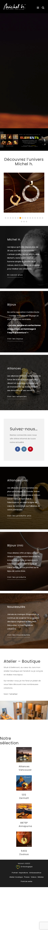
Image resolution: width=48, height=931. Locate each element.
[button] (5, 218)
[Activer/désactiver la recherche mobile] (43, 7)
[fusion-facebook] (17, 449)
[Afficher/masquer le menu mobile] (38, 7)
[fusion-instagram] (24, 449)
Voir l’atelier (11, 694)
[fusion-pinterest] (30, 449)
